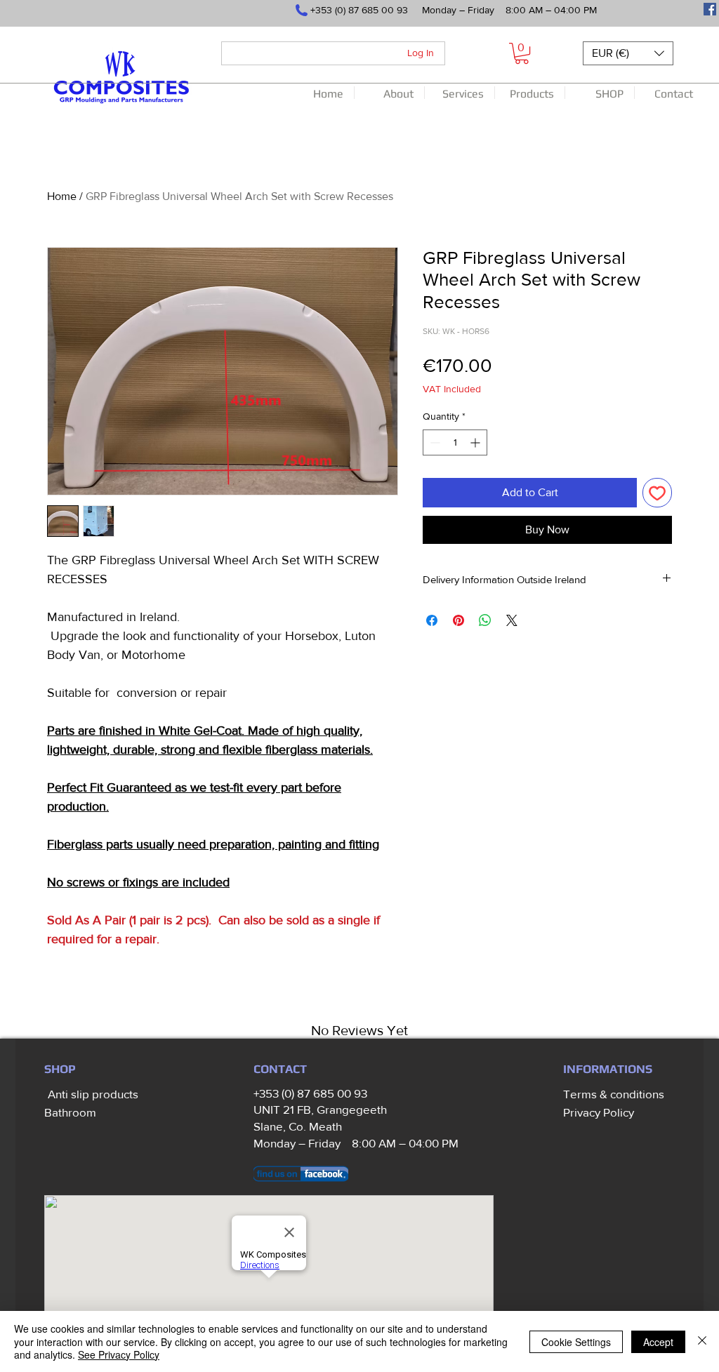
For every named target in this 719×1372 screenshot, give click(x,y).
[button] (521, 53)
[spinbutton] (455, 442)
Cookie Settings (576, 1342)
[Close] (702, 1341)
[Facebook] (710, 9)
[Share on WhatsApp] (485, 620)
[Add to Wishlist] (657, 492)
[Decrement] (433, 442)
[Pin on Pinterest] (458, 620)
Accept (658, 1342)
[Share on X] (511, 620)
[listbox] (628, 53)
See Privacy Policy (118, 1354)
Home (62, 196)
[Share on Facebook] (431, 620)
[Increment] (476, 442)
